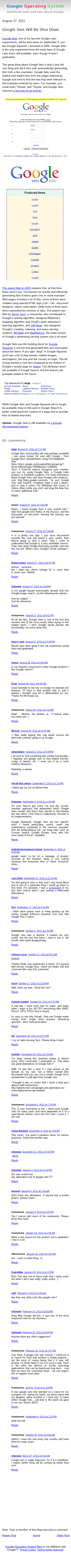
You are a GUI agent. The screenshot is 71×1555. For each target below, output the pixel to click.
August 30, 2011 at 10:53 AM (35, 731)
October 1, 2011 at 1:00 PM (39, 931)
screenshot (55, 887)
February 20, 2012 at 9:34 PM (38, 1332)
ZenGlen (15, 1054)
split (13, 1293)
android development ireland (26, 849)
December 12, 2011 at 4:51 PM (38, 1152)
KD (13, 1036)
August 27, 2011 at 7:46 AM (34, 505)
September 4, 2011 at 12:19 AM (39, 801)
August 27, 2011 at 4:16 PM (37, 586)
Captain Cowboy (20, 1001)
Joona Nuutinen (19, 1131)
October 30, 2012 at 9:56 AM (40, 1435)
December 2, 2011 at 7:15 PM (41, 1104)
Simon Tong (19, 314)
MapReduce (37, 332)
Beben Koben (18, 563)
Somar (15, 662)
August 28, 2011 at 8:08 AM (32, 683)
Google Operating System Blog (23, 1546)
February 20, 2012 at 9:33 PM (38, 1311)
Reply (14, 495)
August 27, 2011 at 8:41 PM (40, 615)
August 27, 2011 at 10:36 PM (40, 641)
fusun (14, 983)
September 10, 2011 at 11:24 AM (40, 878)
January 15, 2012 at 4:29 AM (41, 1254)
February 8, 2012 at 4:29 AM (31, 1293)
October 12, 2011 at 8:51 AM (42, 954)
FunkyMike (17, 1272)
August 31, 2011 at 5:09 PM (40, 752)
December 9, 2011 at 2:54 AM (44, 1131)
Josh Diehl (17, 878)
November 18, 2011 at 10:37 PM (32, 1036)
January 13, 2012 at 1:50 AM (40, 1233)
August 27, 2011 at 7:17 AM (32, 449)
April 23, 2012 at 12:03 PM (39, 1387)
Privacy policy (28, 1549)
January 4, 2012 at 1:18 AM (35, 1191)
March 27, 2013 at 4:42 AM (36, 1456)
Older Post (63, 1535)
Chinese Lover (19, 954)
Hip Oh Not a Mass (21, 783)
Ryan (14, 683)
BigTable (19, 332)
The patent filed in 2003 (16, 288)
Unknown (16, 586)
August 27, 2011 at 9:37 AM (41, 563)
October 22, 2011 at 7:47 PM (44, 1001)
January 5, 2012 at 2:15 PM (40, 1212)
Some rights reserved (50, 1549)
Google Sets (9, 38)
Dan (13, 907)
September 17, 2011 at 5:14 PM (33, 907)
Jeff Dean (36, 325)
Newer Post (9, 1535)
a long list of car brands (27, 90)
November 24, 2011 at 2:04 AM (37, 1054)
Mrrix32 (15, 731)
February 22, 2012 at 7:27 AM (41, 1350)
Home (36, 1535)
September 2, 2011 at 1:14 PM (47, 783)
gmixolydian (17, 752)
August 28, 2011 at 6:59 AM (34, 662)
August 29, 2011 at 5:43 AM (40, 710)
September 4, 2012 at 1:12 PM (41, 1416)
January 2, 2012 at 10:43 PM (37, 1170)
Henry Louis (17, 641)
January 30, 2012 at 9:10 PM (39, 1272)
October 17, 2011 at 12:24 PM (34, 983)
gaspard (15, 1191)
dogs (37, 366)
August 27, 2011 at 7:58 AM (40, 531)
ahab (14, 449)
